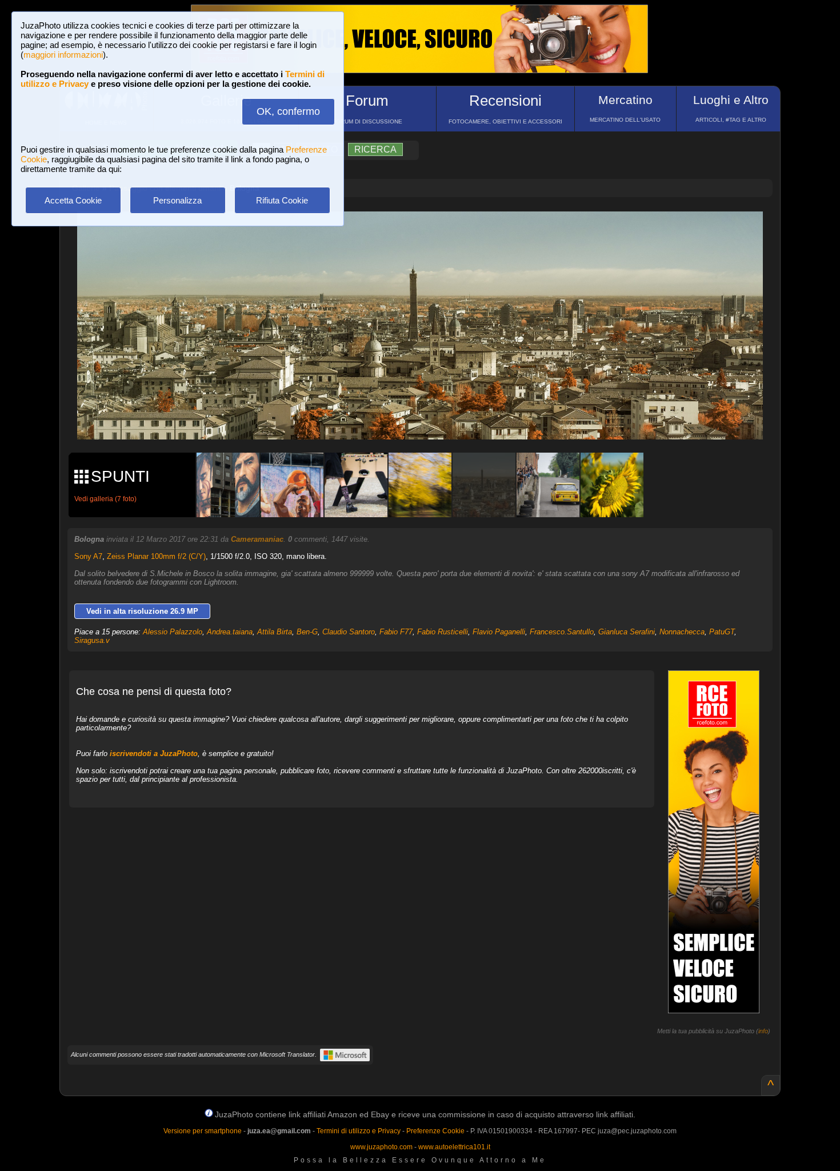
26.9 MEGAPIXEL (428, 417)
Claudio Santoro (348, 632)
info (763, 1031)
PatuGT (721, 632)
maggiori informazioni (63, 54)
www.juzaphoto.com (381, 1147)
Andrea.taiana (230, 632)
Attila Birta (274, 632)
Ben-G (307, 632)
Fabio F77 (396, 632)
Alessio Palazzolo (172, 632)
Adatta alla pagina (427, 232)
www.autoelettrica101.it (454, 1147)
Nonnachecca (682, 632)
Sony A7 (88, 556)
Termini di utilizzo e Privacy (359, 1131)
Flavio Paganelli (499, 632)
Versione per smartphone (202, 1131)
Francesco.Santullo (562, 632)
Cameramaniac (257, 539)
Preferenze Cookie (435, 1131)
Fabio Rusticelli (442, 632)
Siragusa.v (92, 640)
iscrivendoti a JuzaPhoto (154, 753)
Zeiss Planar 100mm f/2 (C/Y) (156, 556)
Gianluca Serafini (626, 632)
